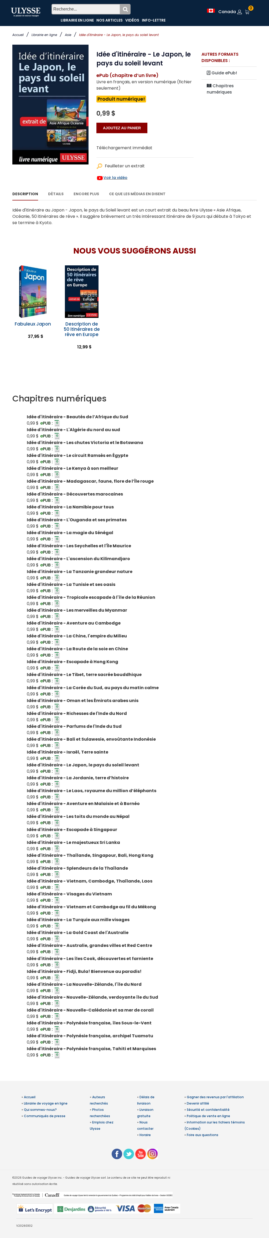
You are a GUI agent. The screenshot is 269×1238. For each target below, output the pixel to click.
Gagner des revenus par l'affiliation (215, 1097)
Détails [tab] (56, 194)
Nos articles (109, 20)
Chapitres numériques (220, 89)
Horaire (145, 1135)
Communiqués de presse (44, 1116)
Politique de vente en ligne (208, 1116)
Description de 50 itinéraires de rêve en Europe (82, 329)
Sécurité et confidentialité (208, 1109)
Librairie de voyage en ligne (46, 1103)
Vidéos (132, 20)
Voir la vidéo (115, 177)
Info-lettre (153, 20)
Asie (68, 35)
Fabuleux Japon (33, 324)
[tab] (134, 399)
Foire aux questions (202, 1135)
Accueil (18, 35)
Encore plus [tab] (86, 194)
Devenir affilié (198, 1103)
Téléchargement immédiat (124, 148)
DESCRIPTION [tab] (25, 194)
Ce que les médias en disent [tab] (137, 194)
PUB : (47, 423)
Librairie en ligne (44, 35)
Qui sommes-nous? (40, 1109)
